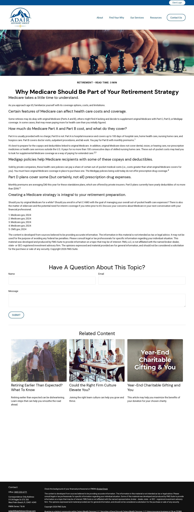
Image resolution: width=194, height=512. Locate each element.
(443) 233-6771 (20, 492)
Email (101, 273)
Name (11, 273)
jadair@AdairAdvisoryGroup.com (22, 511)
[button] (100, 17)
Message (13, 291)
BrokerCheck (102, 489)
